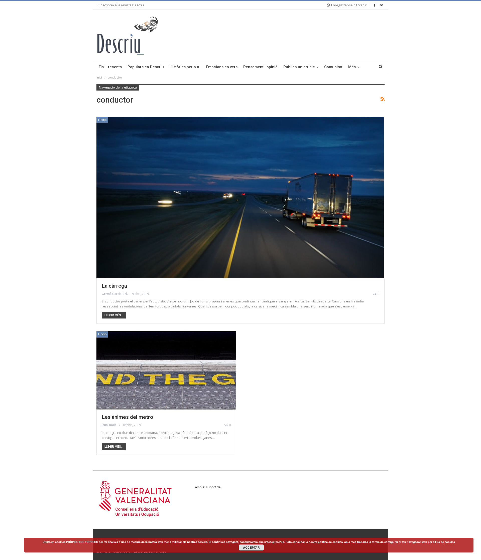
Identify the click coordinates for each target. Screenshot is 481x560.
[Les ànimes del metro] (166, 370)
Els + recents (110, 67)
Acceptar (251, 547)
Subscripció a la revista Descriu (120, 5)
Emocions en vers (221, 67)
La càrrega (114, 286)
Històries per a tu (185, 67)
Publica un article (299, 67)
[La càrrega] (240, 197)
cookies (450, 542)
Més (352, 67)
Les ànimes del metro (127, 417)
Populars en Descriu (146, 67)
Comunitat (333, 67)
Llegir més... (113, 315)
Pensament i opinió (260, 67)
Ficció (102, 120)
